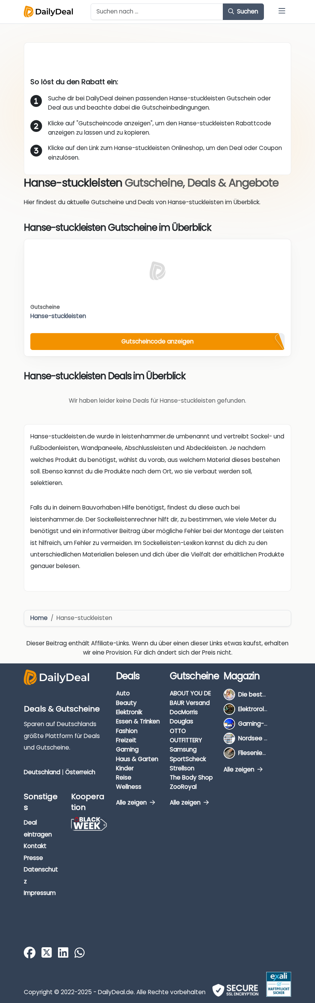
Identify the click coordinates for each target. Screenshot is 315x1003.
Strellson (182, 768)
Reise (123, 777)
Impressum (40, 893)
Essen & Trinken (138, 721)
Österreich (80, 772)
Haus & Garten (137, 759)
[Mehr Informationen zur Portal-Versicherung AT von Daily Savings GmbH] (278, 984)
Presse (33, 858)
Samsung (183, 749)
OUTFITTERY (186, 740)
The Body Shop (191, 777)
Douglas (181, 721)
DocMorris (184, 712)
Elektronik (129, 712)
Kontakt (35, 846)
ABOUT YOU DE (190, 693)
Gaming (127, 749)
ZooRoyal (183, 787)
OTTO (178, 731)
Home (39, 618)
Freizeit (126, 740)
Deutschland (42, 772)
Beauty (126, 703)
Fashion (127, 731)
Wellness (128, 787)
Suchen (246, 11)
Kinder (125, 768)
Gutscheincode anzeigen (157, 341)
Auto (123, 693)
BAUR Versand (190, 703)
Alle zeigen (132, 802)
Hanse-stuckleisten (58, 316)
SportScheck (188, 759)
